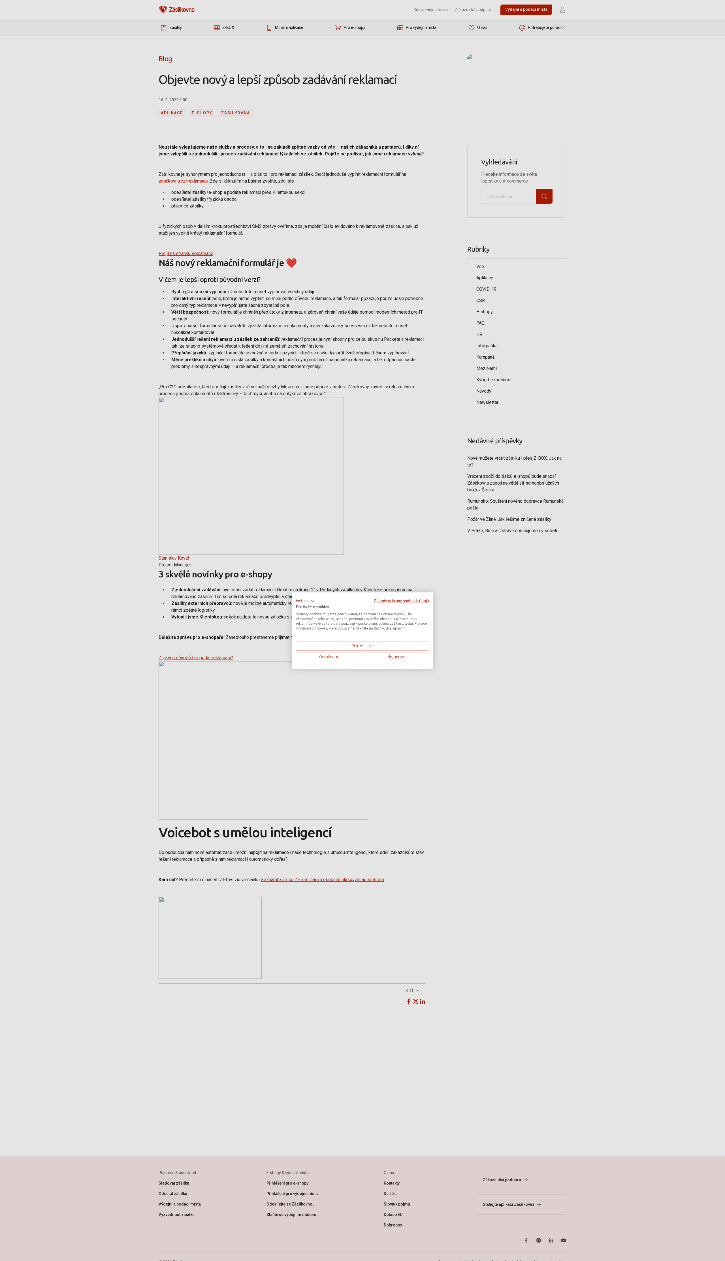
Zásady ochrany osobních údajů (401, 600)
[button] (305, 601)
